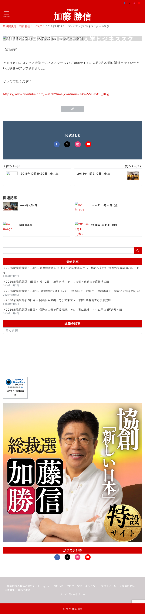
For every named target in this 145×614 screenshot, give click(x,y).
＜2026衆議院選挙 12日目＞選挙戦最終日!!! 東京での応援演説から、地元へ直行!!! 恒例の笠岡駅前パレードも (71, 270)
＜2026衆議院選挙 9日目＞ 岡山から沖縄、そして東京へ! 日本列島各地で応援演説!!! (57, 300)
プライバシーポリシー (72, 594)
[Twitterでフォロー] (129, 3)
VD (91, 94)
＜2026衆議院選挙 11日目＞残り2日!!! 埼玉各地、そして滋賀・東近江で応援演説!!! (56, 281)
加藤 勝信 (73, 16)
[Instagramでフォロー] (134, 3)
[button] (72, 109)
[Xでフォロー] (67, 144)
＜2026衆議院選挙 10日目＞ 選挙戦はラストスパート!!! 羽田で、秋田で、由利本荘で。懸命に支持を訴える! (71, 290)
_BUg (105, 94)
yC (97, 94)
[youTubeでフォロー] (88, 557)
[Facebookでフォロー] (124, 3)
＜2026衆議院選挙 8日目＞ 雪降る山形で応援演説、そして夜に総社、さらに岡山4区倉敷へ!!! (62, 309)
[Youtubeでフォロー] (139, 3)
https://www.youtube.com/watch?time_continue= (41, 94)
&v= (84, 94)
